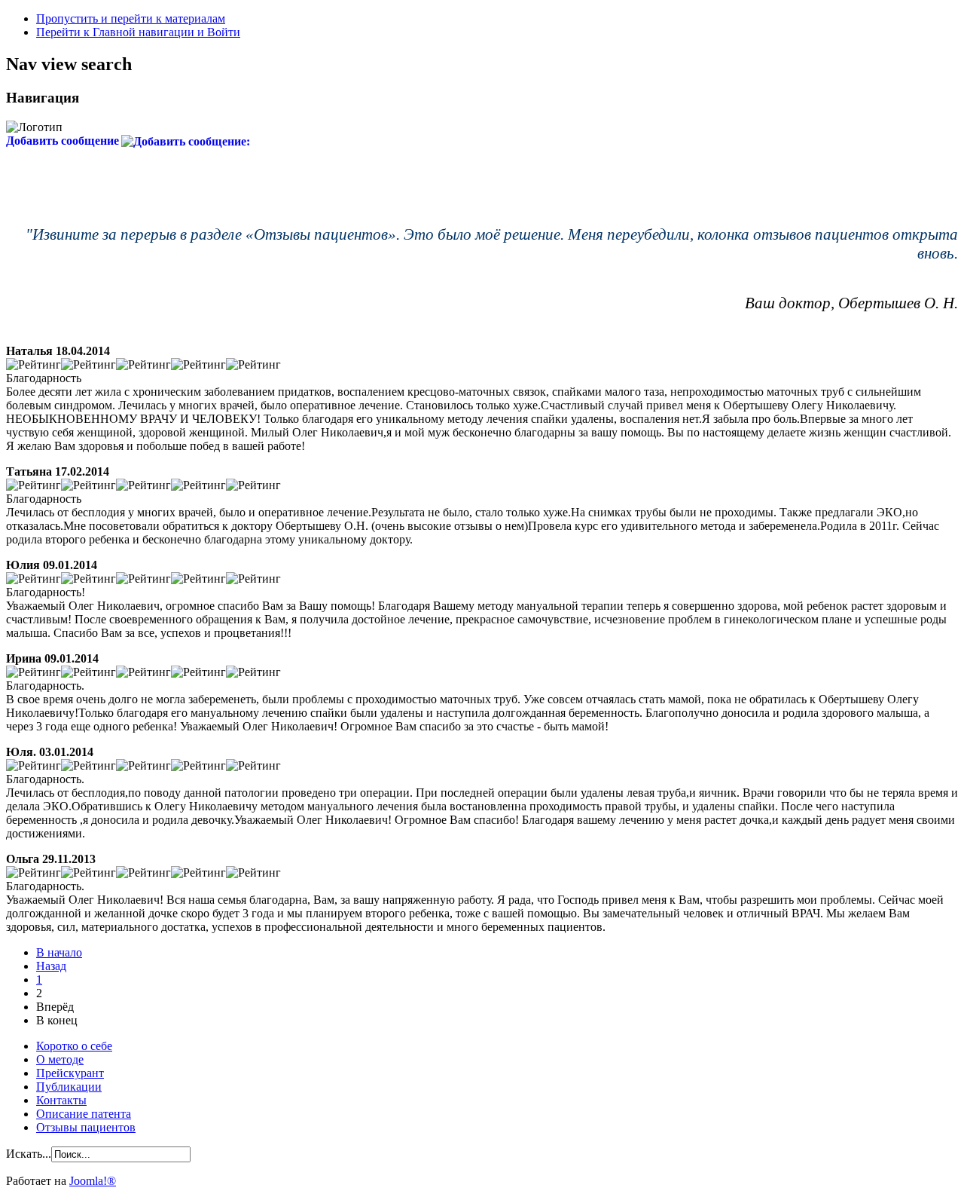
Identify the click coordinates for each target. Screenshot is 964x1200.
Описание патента (83, 1113)
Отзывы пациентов (86, 1127)
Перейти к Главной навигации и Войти (138, 32)
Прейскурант (70, 1073)
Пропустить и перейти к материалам (130, 18)
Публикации (69, 1086)
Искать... (28, 1153)
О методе (60, 1059)
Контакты (61, 1100)
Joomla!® (92, 1180)
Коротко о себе (74, 1045)
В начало (59, 952)
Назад (51, 966)
